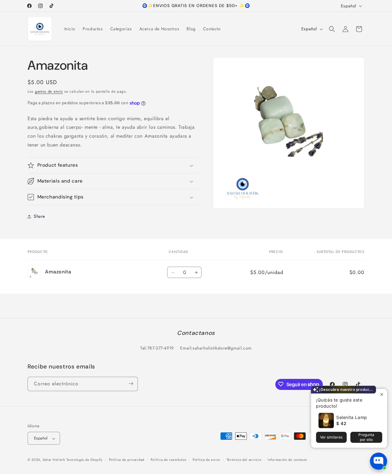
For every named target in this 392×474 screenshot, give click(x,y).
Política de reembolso (169, 459)
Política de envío (206, 459)
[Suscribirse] (131, 383)
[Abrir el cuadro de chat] (378, 461)
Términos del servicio (244, 459)
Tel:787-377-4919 (157, 348)
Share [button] (39, 216)
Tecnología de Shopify (84, 459)
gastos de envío (49, 91)
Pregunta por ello (366, 437)
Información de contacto (287, 459)
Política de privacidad (126, 459)
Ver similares (331, 437)
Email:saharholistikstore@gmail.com (215, 348)
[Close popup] (381, 394)
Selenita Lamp (351, 417)
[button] (332, 29)
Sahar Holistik (54, 459)
